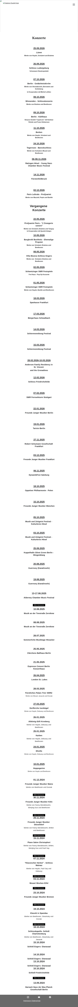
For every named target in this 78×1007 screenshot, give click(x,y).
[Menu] (74, 4)
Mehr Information (39, 605)
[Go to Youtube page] (40, 997)
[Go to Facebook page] (50, 997)
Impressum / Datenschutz (31, 1001)
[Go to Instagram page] (29, 997)
